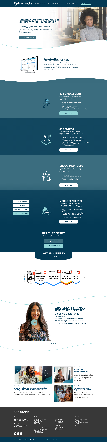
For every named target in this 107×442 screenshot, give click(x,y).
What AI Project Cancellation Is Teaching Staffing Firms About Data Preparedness (30, 389)
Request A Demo (53, 241)
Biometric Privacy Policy (48, 439)
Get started (28, 38)
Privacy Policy (40, 439)
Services (44, 3)
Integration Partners (53, 3)
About (76, 3)
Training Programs (59, 427)
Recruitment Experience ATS (40, 419)
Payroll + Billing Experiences (40, 429)
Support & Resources (67, 3)
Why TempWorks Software (81, 419)
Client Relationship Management (41, 427)
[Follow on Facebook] (18, 433)
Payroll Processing (59, 421)
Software (37, 3)
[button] (2, 320)
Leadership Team (79, 420)
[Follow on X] (21, 433)
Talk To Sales (53, 246)
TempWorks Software (25, 439)
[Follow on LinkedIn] (15, 433)
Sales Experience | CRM (39, 426)
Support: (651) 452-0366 (21, 425)
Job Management (38, 420)
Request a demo (86, 3)
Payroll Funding (58, 420)
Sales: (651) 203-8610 (20, 426)
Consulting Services (59, 419)
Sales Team (77, 421)
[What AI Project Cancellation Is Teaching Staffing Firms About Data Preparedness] (33, 375)
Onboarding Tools (38, 421)
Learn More (68, 113)
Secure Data (55, 439)
